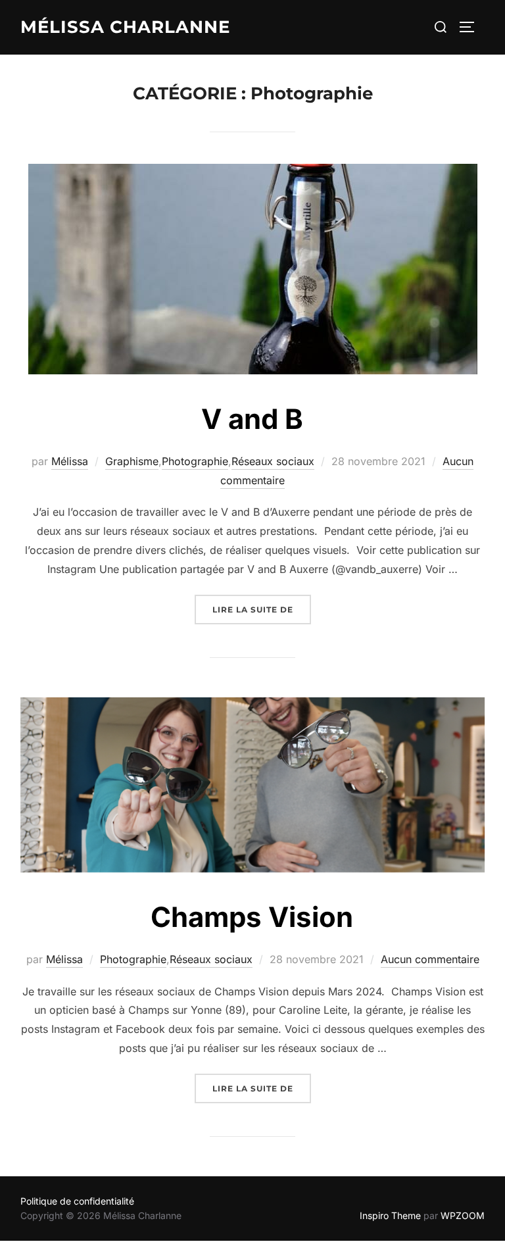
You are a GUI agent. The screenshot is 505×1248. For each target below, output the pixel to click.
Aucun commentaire (430, 959)
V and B (252, 419)
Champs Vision (252, 917)
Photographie (195, 461)
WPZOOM (463, 1215)
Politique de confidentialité (77, 1201)
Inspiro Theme (390, 1215)
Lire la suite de (261, 604)
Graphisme (131, 461)
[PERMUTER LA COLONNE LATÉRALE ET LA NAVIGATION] (471, 26)
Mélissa (69, 461)
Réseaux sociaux (272, 461)
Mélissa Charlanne (125, 26)
